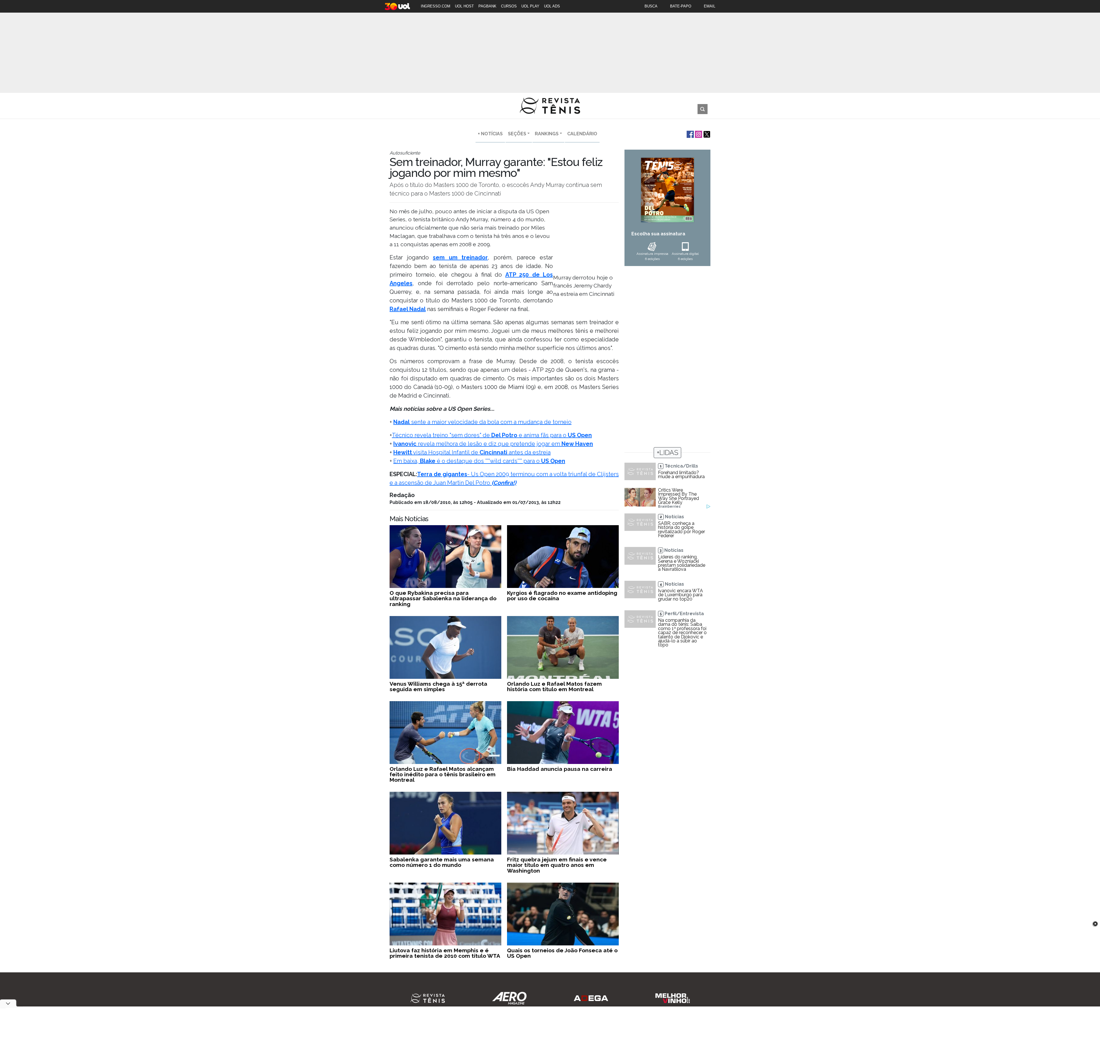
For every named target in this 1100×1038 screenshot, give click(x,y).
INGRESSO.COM (435, 6)
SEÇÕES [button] (517, 133)
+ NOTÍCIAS (490, 133)
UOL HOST (464, 6)
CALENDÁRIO (582, 133)
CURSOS (509, 6)
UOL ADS (552, 6)
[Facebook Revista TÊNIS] (689, 133)
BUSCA (651, 6)
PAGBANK (487, 6)
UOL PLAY (530, 6)
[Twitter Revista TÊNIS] (706, 133)
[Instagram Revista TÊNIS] (698, 133)
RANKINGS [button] (547, 133)
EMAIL (709, 6)
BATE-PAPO (680, 6)
